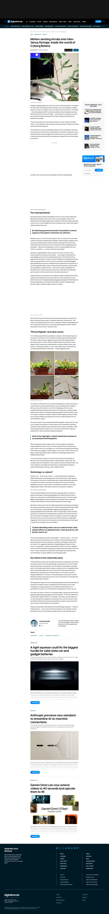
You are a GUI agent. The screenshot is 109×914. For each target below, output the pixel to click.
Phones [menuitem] (39, 22)
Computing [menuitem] (32, 22)
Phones (62, 854)
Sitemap (83, 900)
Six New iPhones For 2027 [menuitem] (28, 26)
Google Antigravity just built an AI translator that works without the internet (96, 138)
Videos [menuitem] (84, 22)
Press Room (84, 897)
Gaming (62, 858)
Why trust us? (63, 31)
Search (104, 21)
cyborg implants (52, 495)
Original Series (89, 868)
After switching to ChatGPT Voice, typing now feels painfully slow (95, 146)
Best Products (89, 863)
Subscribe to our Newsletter (92, 874)
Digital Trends (12, 24)
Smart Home (63, 863)
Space (87, 858)
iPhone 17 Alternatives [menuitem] (73, 26)
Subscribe (98, 170)
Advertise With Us (64, 879)
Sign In (98, 21)
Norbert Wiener (59, 544)
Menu (5, 21)
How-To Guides (89, 866)
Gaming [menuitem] (45, 22)
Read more (35, 702)
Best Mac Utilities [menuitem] (39, 26)
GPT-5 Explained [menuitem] (97, 26)
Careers (57, 894)
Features (41, 635)
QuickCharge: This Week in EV (52, 635)
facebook (39, 625)
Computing (63, 856)
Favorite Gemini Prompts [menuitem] (86, 26)
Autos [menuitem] (70, 22)
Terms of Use (58, 902)
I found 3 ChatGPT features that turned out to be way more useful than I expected (96, 129)
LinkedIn (75, 848)
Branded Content (90, 877)
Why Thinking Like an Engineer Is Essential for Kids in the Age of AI (95, 112)
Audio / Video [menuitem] (63, 22)
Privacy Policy (87, 173)
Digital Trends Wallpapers (91, 879)
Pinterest (72, 848)
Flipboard (78, 848)
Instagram (60, 848)
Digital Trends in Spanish (91, 882)
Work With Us (59, 897)
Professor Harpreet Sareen (38, 105)
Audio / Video (63, 861)
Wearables (88, 856)
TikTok (69, 848)
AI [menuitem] (26, 22)
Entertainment (63, 866)
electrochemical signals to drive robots (57, 280)
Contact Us (62, 877)
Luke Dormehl (34, 50)
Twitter (63, 848)
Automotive (63, 868)
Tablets (87, 854)
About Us (62, 874)
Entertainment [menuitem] (53, 22)
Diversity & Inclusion (60, 900)
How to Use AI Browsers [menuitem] (60, 26)
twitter (42, 625)
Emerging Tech (33, 635)
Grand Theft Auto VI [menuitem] (15, 26)
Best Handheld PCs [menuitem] (49, 26)
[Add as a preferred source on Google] (68, 50)
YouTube (66, 848)
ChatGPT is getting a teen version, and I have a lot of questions (95, 120)
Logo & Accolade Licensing (66, 884)
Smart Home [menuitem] (76, 22)
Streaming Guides (90, 861)
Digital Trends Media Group (12, 908)
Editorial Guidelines (64, 882)
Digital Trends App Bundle (92, 884)
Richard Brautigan (70, 261)
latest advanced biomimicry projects (40, 594)
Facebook (57, 848)
